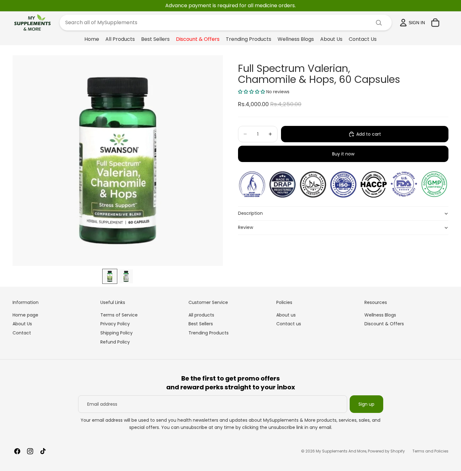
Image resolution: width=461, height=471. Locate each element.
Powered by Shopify (386, 451)
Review (245, 227)
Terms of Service (119, 315)
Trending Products (208, 333)
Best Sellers (200, 324)
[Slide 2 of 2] (126, 276)
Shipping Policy (116, 333)
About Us (22, 324)
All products (201, 315)
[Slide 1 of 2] (110, 276)
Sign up (366, 404)
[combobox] (218, 22)
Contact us (288, 324)
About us (286, 315)
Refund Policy (115, 342)
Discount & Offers (384, 324)
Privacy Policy (115, 324)
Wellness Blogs (380, 315)
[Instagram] (30, 451)
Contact (22, 333)
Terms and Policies (430, 451)
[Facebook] (17, 451)
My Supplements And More (341, 451)
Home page (25, 315)
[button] (251, 92)
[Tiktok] (43, 451)
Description (250, 213)
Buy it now (343, 154)
